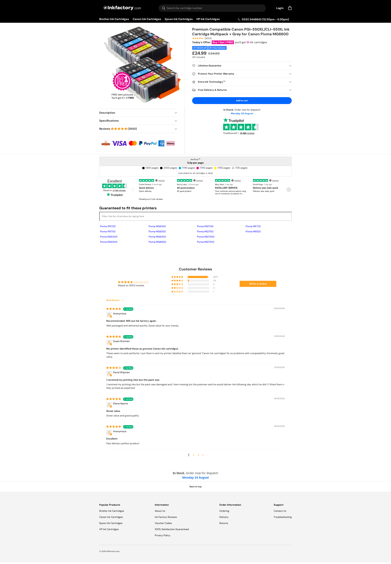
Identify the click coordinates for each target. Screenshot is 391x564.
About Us (160, 511)
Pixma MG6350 (157, 231)
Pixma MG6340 (157, 226)
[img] (114, 308)
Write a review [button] (258, 283)
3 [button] (198, 455)
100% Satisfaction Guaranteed (172, 529)
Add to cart (242, 100)
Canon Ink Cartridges (147, 19)
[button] (290, 8)
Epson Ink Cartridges (179, 19)
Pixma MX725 (253, 226)
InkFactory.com (112, 551)
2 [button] (193, 455)
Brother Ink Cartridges (114, 19)
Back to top (196, 486)
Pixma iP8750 (107, 231)
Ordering (224, 511)
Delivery (223, 517)
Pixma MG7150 (205, 231)
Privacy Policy (162, 535)
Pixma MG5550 (108, 242)
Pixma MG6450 (157, 236)
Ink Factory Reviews (166, 517)
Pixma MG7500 (205, 236)
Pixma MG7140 (205, 226)
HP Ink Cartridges (208, 19)
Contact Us (280, 511)
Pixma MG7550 (205, 242)
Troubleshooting (283, 517)
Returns (223, 523)
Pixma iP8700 (108, 226)
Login (279, 8)
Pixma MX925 (253, 231)
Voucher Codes (163, 523)
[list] (142, 65)
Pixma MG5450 (108, 236)
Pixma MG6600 (157, 242)
